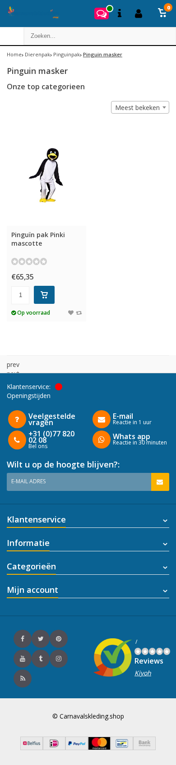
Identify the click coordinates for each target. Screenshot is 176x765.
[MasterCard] (99, 747)
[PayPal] (76, 747)
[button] (162, 13)
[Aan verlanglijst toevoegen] (71, 312)
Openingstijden (29, 395)
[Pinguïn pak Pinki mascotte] (46, 174)
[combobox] (140, 107)
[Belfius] (31, 747)
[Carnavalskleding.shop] (30, 14)
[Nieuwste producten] (23, 678)
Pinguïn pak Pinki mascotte (38, 238)
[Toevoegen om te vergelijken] (79, 312)
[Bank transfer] (144, 747)
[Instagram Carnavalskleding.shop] (59, 659)
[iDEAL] (54, 747)
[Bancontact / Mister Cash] (122, 747)
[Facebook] (23, 639)
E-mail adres (28, 481)
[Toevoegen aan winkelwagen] (44, 295)
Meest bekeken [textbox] (137, 107)
